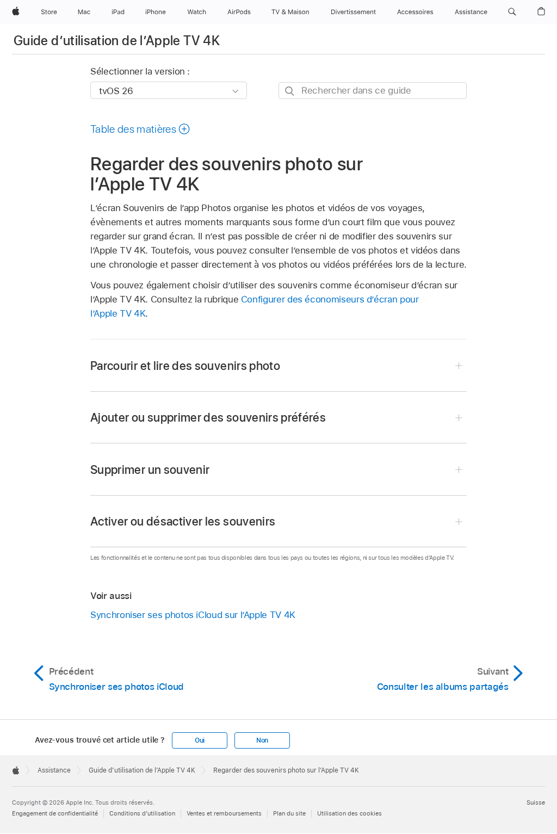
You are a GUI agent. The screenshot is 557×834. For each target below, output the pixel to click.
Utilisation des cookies (349, 813)
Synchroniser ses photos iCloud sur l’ (192, 614)
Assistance (54, 770)
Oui (200, 740)
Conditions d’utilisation (142, 813)
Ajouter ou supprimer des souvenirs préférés (208, 417)
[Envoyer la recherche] (290, 91)
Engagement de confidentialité (55, 813)
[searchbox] (372, 90)
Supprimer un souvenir (149, 469)
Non (262, 740)
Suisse (536, 802)
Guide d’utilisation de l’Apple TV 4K (117, 40)
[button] (512, 12)
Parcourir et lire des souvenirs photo (185, 366)
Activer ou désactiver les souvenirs (182, 521)
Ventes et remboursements (224, 813)
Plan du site (289, 813)
